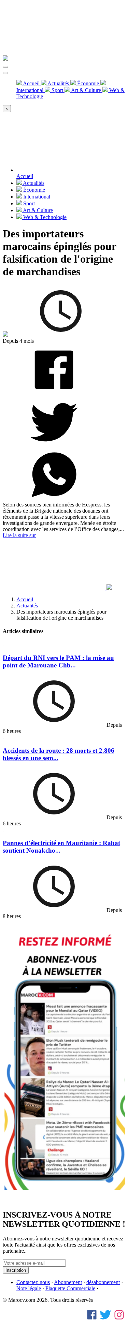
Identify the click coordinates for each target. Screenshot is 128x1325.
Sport (57, 90)
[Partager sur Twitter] (54, 446)
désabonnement (103, 1282)
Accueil (31, 83)
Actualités (58, 83)
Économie (88, 83)
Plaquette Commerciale (70, 1288)
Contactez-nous (33, 1282)
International (36, 197)
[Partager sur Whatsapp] (54, 498)
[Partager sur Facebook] (54, 393)
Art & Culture (86, 90)
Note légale (28, 1288)
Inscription (15, 1270)
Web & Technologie (44, 217)
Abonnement (68, 1282)
